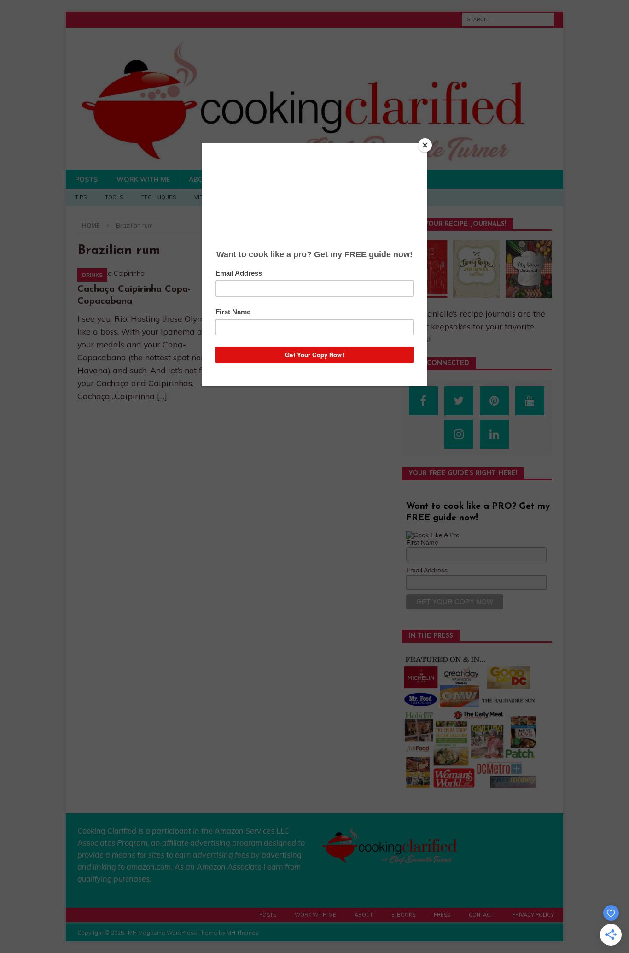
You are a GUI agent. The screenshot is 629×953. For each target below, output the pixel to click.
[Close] (425, 145)
